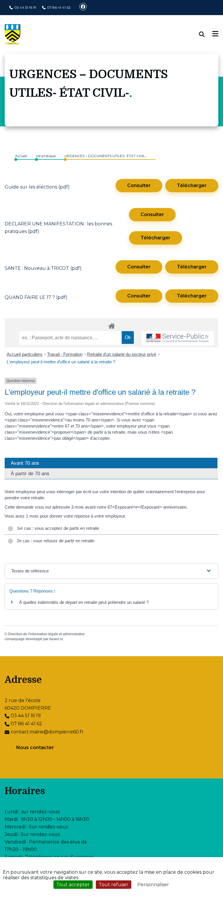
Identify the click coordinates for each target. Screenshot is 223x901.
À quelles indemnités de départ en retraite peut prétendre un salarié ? (84, 602)
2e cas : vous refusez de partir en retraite (54, 540)
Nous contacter (35, 747)
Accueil (21, 156)
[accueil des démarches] (111, 325)
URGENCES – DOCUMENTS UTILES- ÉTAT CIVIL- (105, 156)
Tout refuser (113, 884)
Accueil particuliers (24, 354)
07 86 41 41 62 (59, 7)
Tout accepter (73, 884)
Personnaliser (153, 884)
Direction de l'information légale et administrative (46, 634)
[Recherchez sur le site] (205, 34)
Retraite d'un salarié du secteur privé (121, 354)
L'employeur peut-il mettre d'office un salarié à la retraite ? (61, 361)
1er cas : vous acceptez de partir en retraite (57, 528)
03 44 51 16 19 (25, 7)
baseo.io (56, 639)
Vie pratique (46, 156)
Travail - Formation (64, 354)
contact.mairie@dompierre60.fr (47, 732)
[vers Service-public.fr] (177, 338)
